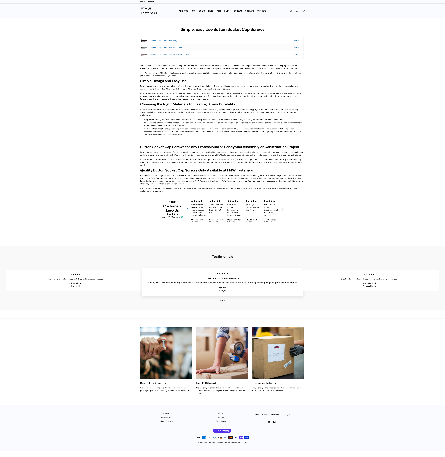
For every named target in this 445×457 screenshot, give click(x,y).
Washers (261, 11)
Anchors (183, 11)
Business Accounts (147, 2)
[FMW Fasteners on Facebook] (274, 422)
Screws (238, 11)
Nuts (210, 11)
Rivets (227, 11)
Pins (219, 11)
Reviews (166, 414)
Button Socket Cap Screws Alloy (164, 41)
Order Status (221, 421)
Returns (221, 417)
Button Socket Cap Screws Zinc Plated (166, 48)
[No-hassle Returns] (278, 353)
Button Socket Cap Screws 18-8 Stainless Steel (170, 55)
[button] (188, 209)
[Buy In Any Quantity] (166, 353)
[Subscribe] (288, 414)
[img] (172, 214)
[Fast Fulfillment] (222, 353)
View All (295, 41)
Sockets (249, 11)
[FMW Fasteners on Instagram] (269, 422)
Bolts (202, 11)
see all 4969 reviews (171, 217)
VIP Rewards (166, 417)
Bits (193, 11)
